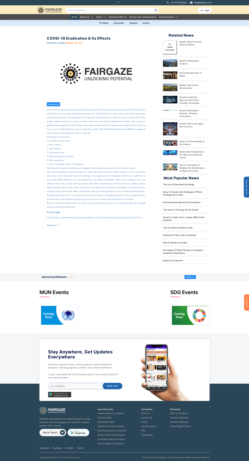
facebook (52, 104)
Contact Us (146, 417)
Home (74, 17)
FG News (104, 23)
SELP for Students (178, 413)
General (133, 23)
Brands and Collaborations (143, 17)
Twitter (80, 448)
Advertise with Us (118, 17)
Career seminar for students (111, 413)
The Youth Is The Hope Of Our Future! (181, 210)
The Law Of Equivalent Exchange (178, 184)
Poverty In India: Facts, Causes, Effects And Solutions (183, 218)
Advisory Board (148, 426)
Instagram (44, 448)
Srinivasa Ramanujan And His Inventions (181, 202)
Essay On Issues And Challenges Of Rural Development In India (182, 193)
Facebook (57, 448)
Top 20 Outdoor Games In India (178, 227)
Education (119, 23)
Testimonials (147, 435)
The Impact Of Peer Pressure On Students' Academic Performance (183, 251)
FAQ (143, 430)
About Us (84, 17)
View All (190, 277)
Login (206, 10)
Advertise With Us (201, 457)
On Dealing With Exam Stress (111, 439)
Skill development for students (112, 430)
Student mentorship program (111, 435)
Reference (52, 225)
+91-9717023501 (179, 2)
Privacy (145, 457)
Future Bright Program (180, 426)
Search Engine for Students (110, 443)
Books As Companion (173, 260)
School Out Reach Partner (180, 457)
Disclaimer (162, 457)
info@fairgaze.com (203, 2)
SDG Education (105, 417)
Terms (153, 457)
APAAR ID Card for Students (111, 426)
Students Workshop (179, 422)
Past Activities (166, 17)
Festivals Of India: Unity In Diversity (179, 235)
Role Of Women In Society (175, 242)
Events (146, 23)
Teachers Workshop (179, 417)
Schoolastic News (106, 422)
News (99, 17)
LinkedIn (69, 448)
